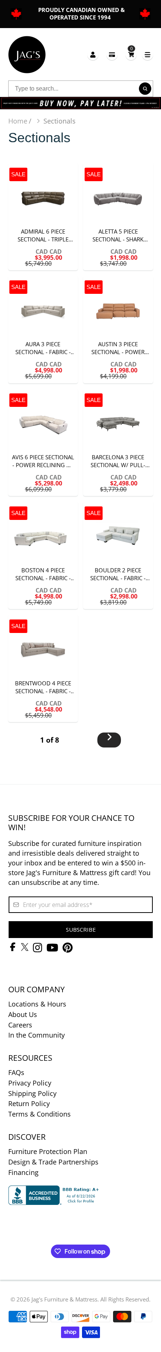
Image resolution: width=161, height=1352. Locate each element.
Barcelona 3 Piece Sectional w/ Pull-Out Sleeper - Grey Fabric (118, 442)
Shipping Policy (32, 1093)
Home (17, 120)
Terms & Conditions (39, 1114)
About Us (22, 1014)
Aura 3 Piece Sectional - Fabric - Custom (43, 329)
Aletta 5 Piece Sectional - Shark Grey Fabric (118, 216)
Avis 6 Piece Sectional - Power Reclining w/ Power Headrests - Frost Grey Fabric (43, 442)
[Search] (145, 88)
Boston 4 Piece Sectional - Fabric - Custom (43, 555)
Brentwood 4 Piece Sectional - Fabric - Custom (43, 668)
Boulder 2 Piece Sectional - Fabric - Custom (118, 555)
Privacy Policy (29, 1083)
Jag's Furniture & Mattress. (65, 1299)
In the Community (36, 1035)
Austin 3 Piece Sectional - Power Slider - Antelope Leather (118, 329)
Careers (20, 1024)
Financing (23, 1172)
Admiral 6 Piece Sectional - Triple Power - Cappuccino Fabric (43, 216)
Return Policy (29, 1103)
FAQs (16, 1072)
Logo (27, 54)
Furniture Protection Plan (47, 1151)
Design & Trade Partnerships (53, 1161)
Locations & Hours (37, 1004)
